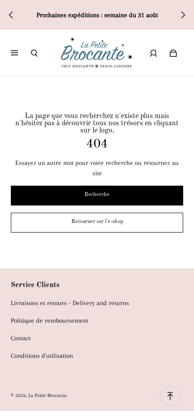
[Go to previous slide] (11, 15)
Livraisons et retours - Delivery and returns (70, 303)
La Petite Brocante (47, 395)
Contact (21, 338)
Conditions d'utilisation (42, 356)
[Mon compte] (153, 53)
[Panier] (173, 53)
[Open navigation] (21, 53)
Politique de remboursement (49, 320)
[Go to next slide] (183, 15)
